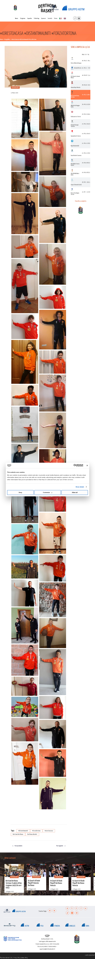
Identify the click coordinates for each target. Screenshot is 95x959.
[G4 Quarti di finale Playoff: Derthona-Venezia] (58, 870)
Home (1, 39)
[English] (65, 18)
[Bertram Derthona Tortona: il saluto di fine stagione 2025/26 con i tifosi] (14, 870)
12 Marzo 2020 (14, 93)
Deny (20, 492)
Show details (80, 487)
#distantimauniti (23, 831)
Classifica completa (80, 201)
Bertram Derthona (18, 834)
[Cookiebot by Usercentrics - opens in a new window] (75, 465)
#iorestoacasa (49, 831)
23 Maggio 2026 (76, 889)
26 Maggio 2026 (32, 889)
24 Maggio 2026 (54, 889)
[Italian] (60, 18)
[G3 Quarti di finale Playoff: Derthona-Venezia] (81, 870)
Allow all (74, 492)
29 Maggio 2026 (10, 891)
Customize (46, 492)
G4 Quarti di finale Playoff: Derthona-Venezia (56, 883)
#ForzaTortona (36, 831)
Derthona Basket (32, 834)
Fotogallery (7, 39)
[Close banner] (87, 465)
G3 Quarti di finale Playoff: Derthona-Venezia (78, 883)
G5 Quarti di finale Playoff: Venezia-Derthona (34, 883)
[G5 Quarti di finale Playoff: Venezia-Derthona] (36, 870)
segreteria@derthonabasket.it (47, 949)
